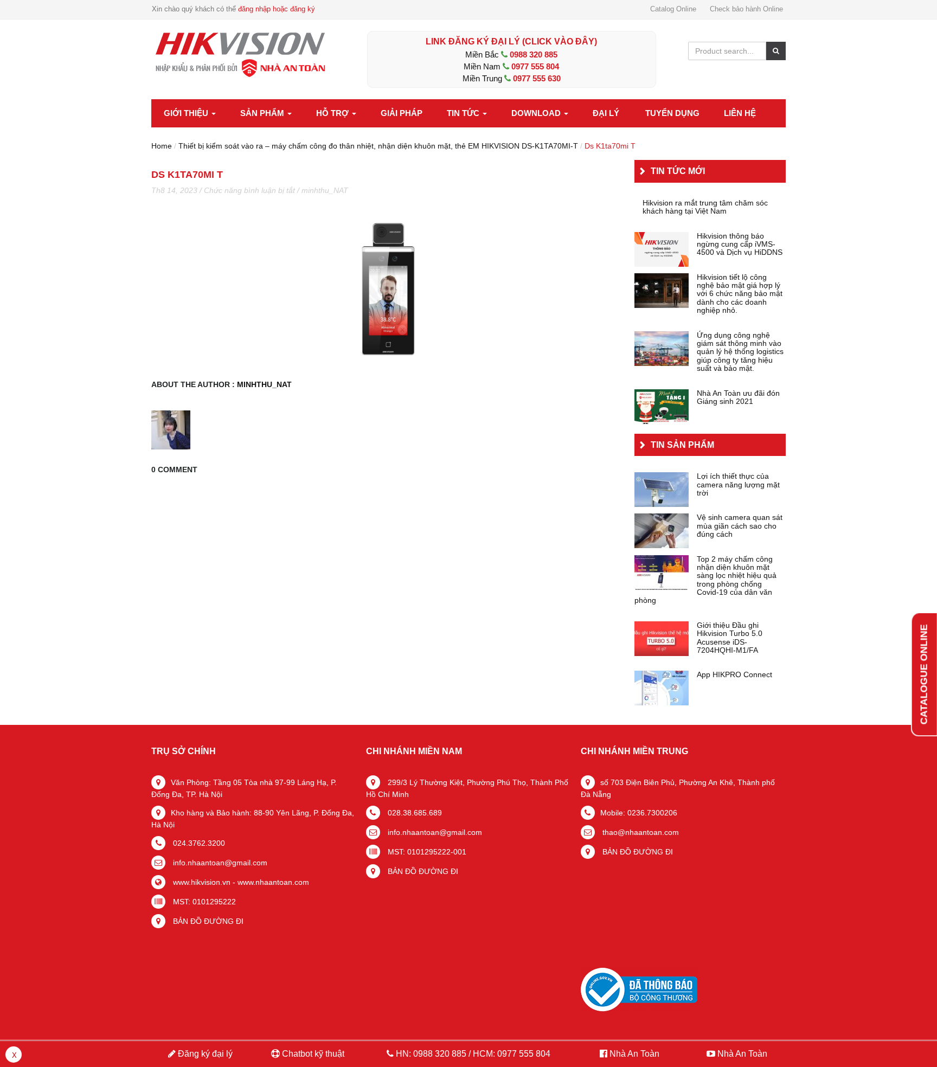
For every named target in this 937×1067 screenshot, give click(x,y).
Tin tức (464, 113)
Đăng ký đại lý (204, 1053)
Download (537, 113)
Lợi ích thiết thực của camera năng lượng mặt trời (738, 484)
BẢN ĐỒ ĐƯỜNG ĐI (207, 921)
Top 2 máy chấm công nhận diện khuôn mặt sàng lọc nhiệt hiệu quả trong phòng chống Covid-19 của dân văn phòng (705, 580)
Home (161, 146)
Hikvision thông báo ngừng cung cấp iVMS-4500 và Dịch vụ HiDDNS (739, 244)
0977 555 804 (535, 66)
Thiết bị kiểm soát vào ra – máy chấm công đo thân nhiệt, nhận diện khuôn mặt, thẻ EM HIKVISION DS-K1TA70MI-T (378, 146)
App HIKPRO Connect (734, 675)
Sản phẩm (263, 113)
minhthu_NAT (324, 190)
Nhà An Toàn (634, 1053)
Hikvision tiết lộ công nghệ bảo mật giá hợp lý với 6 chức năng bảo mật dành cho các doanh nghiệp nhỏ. (739, 294)
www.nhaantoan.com (273, 882)
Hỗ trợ (333, 113)
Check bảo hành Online (746, 9)
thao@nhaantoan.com (639, 832)
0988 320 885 (533, 54)
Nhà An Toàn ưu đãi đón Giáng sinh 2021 (738, 397)
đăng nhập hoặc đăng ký (276, 9)
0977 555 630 (537, 78)
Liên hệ (740, 113)
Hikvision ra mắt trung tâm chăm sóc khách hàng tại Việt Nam (705, 207)
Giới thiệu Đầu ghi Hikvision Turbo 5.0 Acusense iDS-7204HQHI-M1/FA (729, 637)
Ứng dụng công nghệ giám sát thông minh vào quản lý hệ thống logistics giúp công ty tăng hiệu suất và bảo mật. (740, 352)
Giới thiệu (187, 113)
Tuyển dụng (672, 113)
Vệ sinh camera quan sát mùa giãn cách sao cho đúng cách (739, 525)
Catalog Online (673, 9)
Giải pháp (401, 113)
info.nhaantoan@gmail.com (219, 862)
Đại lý (606, 113)
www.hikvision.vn (200, 882)
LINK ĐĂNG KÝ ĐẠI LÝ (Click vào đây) (511, 41)
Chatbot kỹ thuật (312, 1053)
